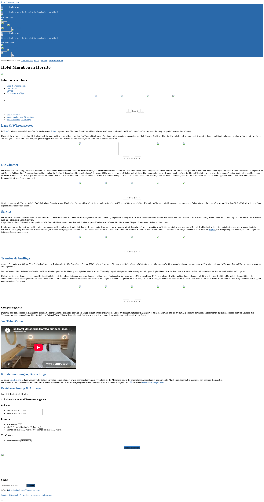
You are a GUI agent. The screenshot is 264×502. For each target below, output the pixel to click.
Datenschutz (47, 495)
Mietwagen (16, 28)
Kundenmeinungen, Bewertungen (21, 117)
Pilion (36, 60)
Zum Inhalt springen (10, 2)
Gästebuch (12, 5)
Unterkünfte (12, 22)
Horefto (44, 60)
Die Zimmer (12, 88)
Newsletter (21, 5)
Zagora (212, 229)
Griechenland (27, 60)
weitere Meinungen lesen (153, 382)
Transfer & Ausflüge (15, 93)
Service (4, 5)
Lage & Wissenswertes (16, 86)
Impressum (35, 495)
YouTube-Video (13, 115)
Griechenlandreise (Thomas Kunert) (23, 490)
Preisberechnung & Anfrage (19, 119)
